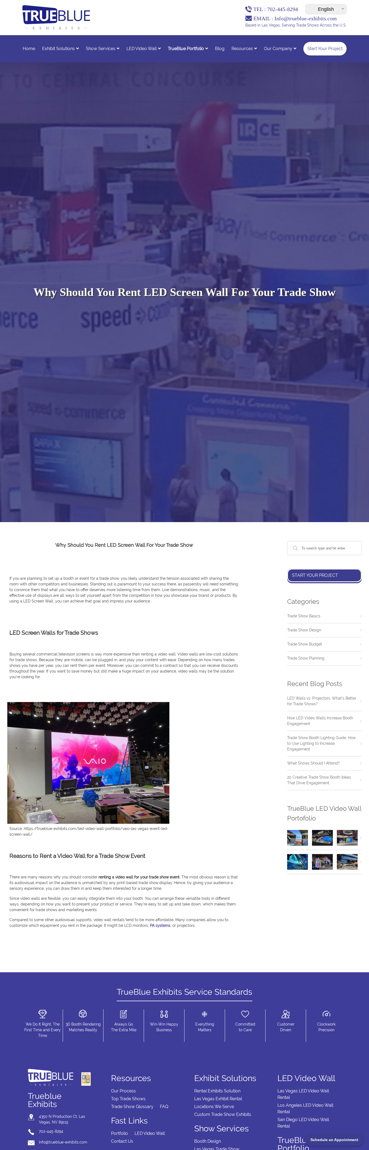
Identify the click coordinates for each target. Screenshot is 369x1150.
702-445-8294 (282, 9)
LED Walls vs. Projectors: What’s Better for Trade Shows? (321, 701)
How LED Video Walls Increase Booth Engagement (320, 721)
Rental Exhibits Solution (217, 1090)
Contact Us (122, 1141)
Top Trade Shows (128, 1098)
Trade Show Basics (303, 616)
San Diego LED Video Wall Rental (303, 1123)
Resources (242, 48)
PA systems (160, 925)
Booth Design (207, 1141)
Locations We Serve (214, 1106)
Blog (219, 48)
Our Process (123, 1090)
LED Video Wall (141, 48)
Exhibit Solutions (58, 48)
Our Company (278, 48)
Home (29, 48)
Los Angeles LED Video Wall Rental (305, 1108)
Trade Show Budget (304, 644)
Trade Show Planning (305, 658)
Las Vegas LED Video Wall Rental (303, 1094)
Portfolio (119, 1133)
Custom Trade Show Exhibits (222, 1114)
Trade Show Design (304, 630)
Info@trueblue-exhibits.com (305, 18)
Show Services (100, 48)
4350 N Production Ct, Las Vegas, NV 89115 (62, 1119)
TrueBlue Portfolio (186, 48)
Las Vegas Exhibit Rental (218, 1098)
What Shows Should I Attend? (313, 763)
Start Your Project (325, 48)
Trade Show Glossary (132, 1106)
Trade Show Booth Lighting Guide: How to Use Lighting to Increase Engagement (321, 743)
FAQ (164, 1106)
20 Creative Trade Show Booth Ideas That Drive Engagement (319, 780)
